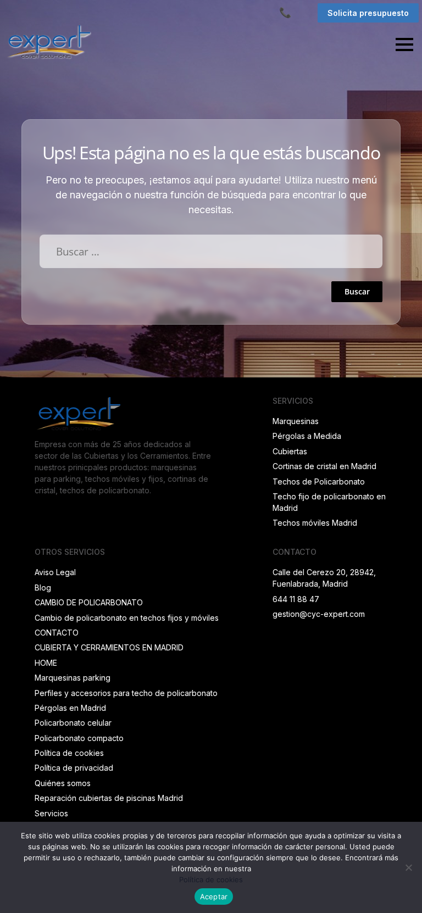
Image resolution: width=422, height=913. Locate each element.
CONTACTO (57, 632)
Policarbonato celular (73, 722)
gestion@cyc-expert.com (319, 614)
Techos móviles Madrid (315, 522)
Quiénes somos (63, 783)
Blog (43, 587)
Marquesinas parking (72, 677)
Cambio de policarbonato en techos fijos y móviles (127, 617)
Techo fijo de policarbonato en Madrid (329, 502)
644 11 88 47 (296, 599)
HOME (46, 662)
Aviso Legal (55, 572)
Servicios (51, 813)
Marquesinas (296, 421)
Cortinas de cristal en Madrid (324, 466)
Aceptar (214, 896)
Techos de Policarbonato (319, 481)
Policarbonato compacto (79, 738)
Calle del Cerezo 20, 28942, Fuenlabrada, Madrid (324, 577)
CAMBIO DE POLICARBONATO (89, 602)
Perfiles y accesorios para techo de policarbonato (126, 693)
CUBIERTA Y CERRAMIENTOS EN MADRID (109, 647)
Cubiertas (290, 451)
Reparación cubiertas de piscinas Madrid (109, 798)
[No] (408, 867)
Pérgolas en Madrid (70, 707)
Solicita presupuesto (368, 13)
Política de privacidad (74, 767)
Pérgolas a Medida (307, 436)
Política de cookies (69, 753)
